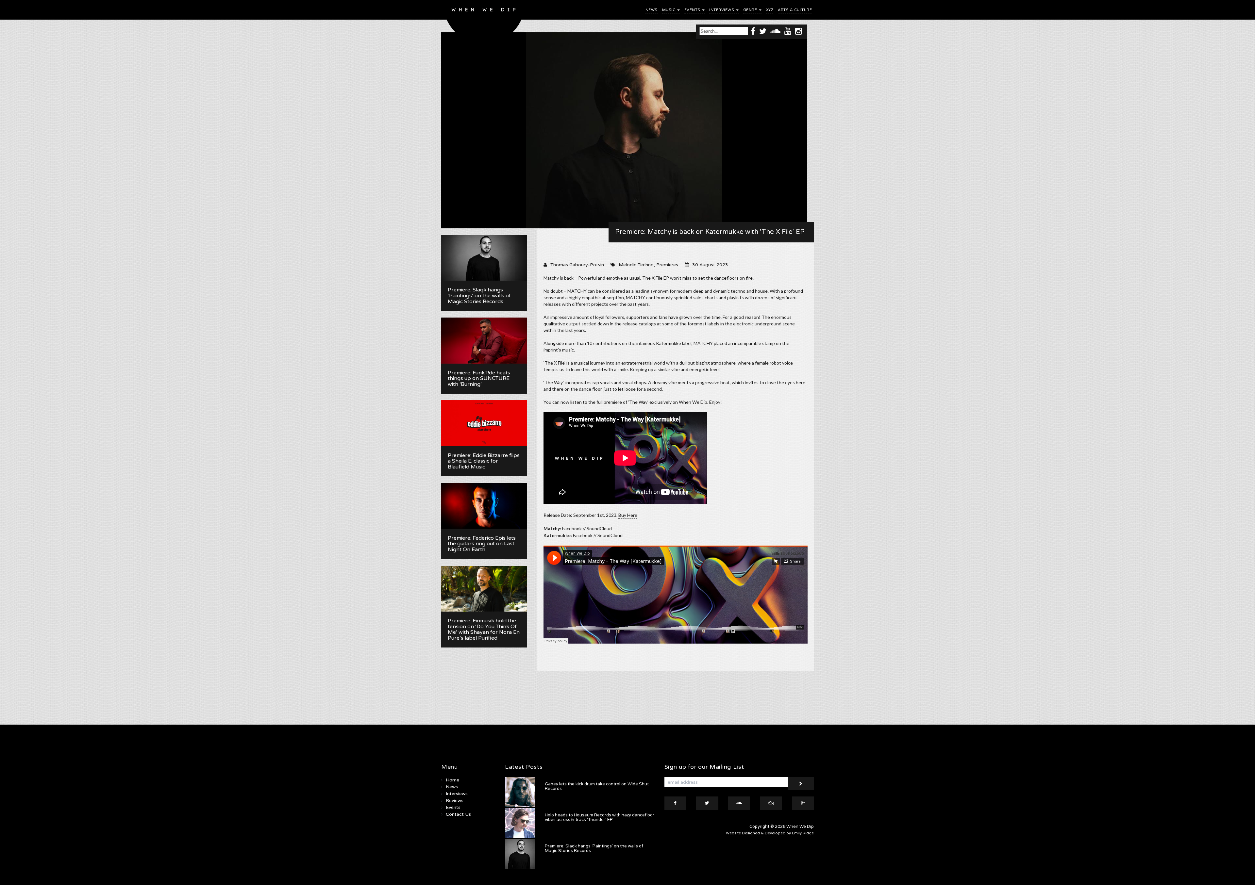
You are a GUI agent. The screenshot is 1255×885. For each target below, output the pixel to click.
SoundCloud (599, 528)
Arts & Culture (795, 10)
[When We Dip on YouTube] (787, 31)
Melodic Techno (636, 265)
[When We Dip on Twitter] (762, 31)
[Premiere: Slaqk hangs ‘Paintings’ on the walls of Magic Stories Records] (484, 258)
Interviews (722, 10)
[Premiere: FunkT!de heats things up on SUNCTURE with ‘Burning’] (484, 340)
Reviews (454, 800)
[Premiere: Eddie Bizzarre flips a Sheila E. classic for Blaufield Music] (484, 423)
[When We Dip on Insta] (798, 31)
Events (693, 10)
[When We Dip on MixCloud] (771, 803)
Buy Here (627, 515)
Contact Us (458, 814)
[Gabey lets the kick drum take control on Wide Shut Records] (520, 792)
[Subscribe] (801, 783)
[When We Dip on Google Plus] (803, 803)
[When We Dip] (484, 23)
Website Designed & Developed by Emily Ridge (770, 833)
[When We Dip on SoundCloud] (775, 31)
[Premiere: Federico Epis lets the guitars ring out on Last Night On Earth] (484, 506)
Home (452, 780)
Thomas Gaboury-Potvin (577, 265)
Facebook (572, 528)
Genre (750, 10)
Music (669, 10)
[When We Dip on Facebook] (753, 31)
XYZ (770, 10)
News (651, 10)
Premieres (667, 265)
